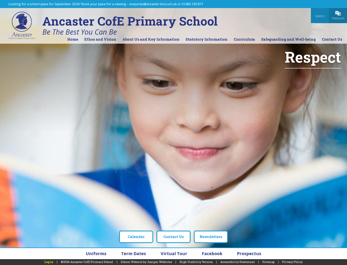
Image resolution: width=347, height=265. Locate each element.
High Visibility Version (196, 262)
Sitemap (268, 262)
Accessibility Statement (237, 262)
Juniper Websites (159, 262)
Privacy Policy (292, 262)
